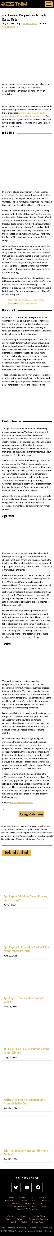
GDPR (13, 1222)
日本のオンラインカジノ (27, 1209)
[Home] (14, 4)
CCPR (24, 1222)
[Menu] (49, 4)
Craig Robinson (10, 26)
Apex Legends (30, 23)
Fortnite (45, 1200)
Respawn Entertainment (21, 802)
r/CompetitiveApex (28, 303)
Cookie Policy (38, 1222)
